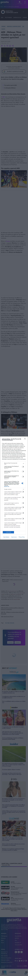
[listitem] (14, 463)
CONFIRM (8, 532)
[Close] (25, 439)
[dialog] (14, 488)
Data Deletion (6, 537)
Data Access (14, 537)
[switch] (23, 466)
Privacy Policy (22, 537)
